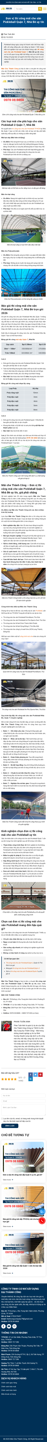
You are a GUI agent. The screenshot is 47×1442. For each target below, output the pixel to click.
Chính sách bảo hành (9, 1390)
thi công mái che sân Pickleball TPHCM (26, 129)
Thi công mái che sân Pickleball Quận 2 (19, 963)
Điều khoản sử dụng (8, 1394)
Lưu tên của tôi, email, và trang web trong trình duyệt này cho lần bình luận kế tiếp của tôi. (23, 1120)
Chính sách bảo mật (8, 1387)
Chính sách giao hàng (9, 1383)
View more (7, 1180)
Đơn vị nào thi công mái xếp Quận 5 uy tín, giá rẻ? (22, 1175)
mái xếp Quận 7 (22, 340)
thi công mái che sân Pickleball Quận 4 (25, 968)
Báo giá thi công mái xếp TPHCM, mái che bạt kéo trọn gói (22, 1220)
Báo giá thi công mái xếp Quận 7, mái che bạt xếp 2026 (22, 1267)
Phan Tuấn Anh (9, 34)
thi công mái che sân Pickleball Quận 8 (24, 971)
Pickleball (39, 611)
